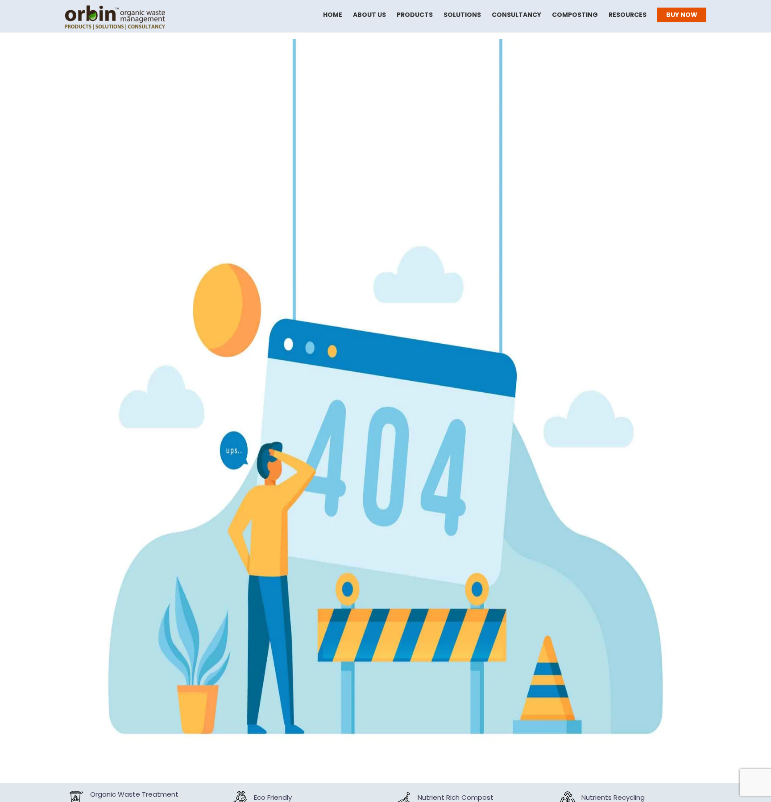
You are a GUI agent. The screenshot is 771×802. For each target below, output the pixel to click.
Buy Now (681, 14)
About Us (369, 14)
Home (332, 14)
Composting (575, 14)
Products (415, 14)
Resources (628, 14)
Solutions (462, 14)
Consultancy (516, 14)
